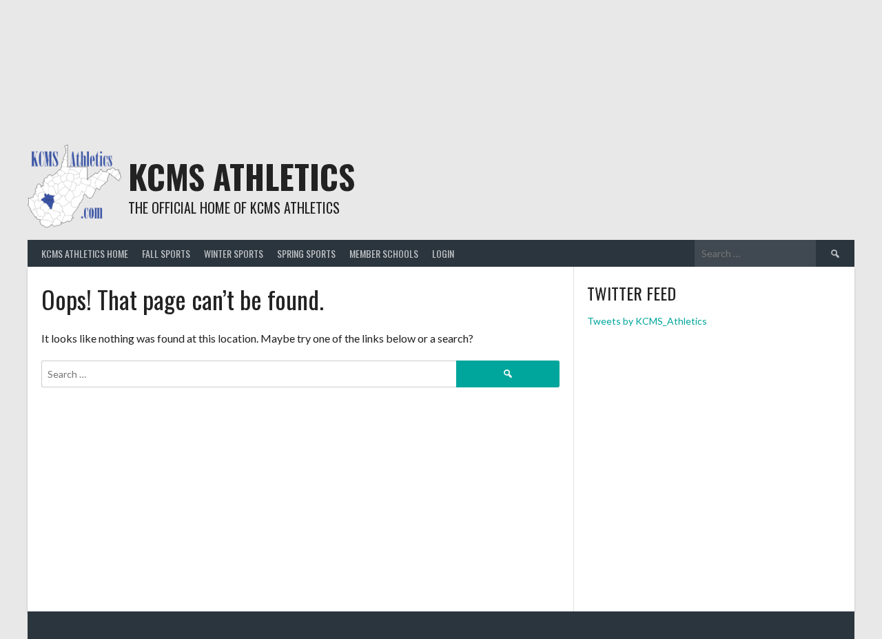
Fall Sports (166, 253)
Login (443, 253)
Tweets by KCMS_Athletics (647, 321)
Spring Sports (306, 253)
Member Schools (383, 253)
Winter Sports (233, 253)
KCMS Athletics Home (84, 253)
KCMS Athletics (241, 176)
